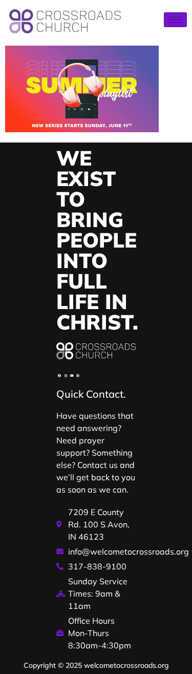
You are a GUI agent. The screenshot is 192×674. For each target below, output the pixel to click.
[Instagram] (65, 376)
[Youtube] (72, 376)
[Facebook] (59, 376)
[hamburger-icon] (175, 19)
